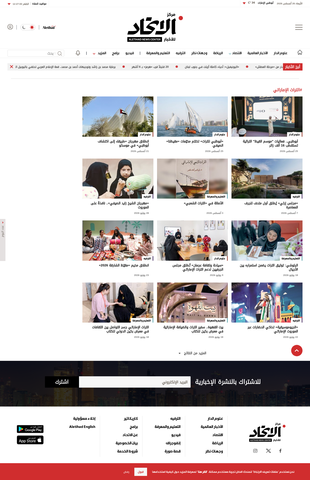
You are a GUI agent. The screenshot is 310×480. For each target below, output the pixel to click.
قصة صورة (172, 451)
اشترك (62, 382)
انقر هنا (202, 472)
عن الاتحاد (130, 434)
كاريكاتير (131, 418)
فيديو (129, 53)
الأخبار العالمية (258, 53)
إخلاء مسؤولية (84, 418)
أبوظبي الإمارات (260, 3)
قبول (141, 471)
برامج (115, 53)
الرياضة (218, 53)
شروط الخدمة (127, 451)
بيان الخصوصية (127, 443)
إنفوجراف (173, 443)
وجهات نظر (199, 53)
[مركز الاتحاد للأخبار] (155, 27)
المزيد (101, 53)
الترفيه (180, 53)
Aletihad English (82, 426)
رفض (126, 471)
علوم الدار (280, 53)
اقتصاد (236, 53)
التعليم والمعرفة (158, 53)
